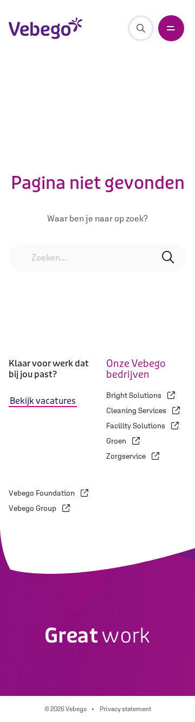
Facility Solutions (136, 425)
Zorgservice (126, 456)
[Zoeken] (141, 28)
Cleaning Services (137, 410)
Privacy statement (125, 709)
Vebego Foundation (42, 493)
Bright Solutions (134, 395)
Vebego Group (33, 508)
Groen (117, 440)
